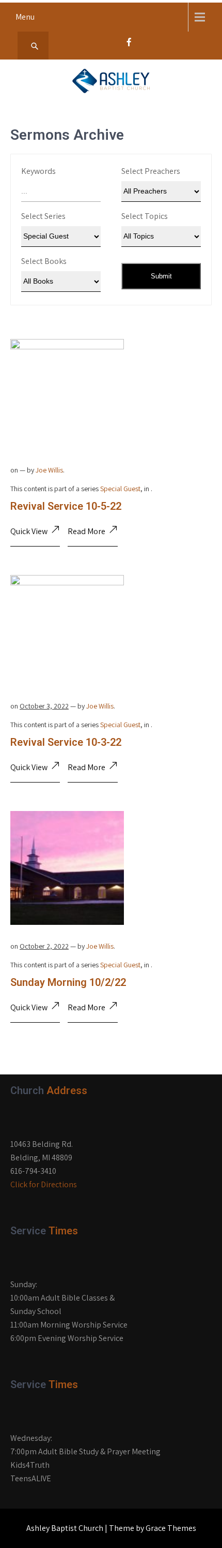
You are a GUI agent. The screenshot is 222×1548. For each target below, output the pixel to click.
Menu (25, 16)
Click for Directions (43, 1184)
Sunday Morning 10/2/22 (68, 982)
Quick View (28, 531)
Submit (161, 276)
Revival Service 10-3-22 (65, 742)
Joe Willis (49, 470)
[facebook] (129, 45)
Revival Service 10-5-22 (65, 506)
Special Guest (120, 488)
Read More (86, 531)
